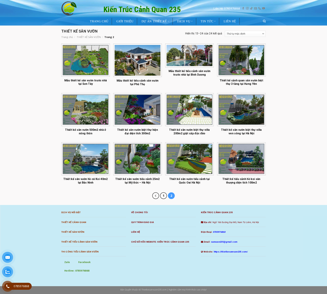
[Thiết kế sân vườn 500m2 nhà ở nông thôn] (85, 109)
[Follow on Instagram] (247, 8)
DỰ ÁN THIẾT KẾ (154, 21)
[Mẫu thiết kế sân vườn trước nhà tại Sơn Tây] (85, 60)
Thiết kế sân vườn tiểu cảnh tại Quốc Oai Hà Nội (189, 180)
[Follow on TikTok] (251, 8)
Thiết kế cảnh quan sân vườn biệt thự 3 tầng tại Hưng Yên (241, 82)
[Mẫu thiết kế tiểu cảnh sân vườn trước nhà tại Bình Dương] (189, 55)
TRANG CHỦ (99, 21)
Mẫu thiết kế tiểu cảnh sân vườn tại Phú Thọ (138, 82)
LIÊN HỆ (230, 21)
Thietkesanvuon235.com (154, 289)
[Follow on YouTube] (263, 8)
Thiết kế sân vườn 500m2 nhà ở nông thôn (85, 131)
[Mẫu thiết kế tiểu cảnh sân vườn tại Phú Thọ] (137, 60)
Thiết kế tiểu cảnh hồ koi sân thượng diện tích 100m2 (241, 180)
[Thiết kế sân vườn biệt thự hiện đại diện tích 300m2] (137, 109)
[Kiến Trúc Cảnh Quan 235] (71, 8)
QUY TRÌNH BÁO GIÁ (142, 222)
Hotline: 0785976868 (77, 270)
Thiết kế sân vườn (72, 232)
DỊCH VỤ (183, 21)
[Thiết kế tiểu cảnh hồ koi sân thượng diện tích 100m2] (241, 159)
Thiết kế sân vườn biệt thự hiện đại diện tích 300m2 (137, 131)
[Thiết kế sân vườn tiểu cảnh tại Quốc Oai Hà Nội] (189, 159)
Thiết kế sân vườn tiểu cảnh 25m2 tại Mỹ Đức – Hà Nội (137, 180)
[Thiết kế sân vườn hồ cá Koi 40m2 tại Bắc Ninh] (85, 159)
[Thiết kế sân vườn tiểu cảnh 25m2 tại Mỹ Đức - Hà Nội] (137, 159)
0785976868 (219, 232)
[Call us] (259, 8)
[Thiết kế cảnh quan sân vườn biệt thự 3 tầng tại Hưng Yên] (241, 60)
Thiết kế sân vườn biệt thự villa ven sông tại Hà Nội (241, 131)
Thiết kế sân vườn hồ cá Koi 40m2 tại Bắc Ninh (85, 180)
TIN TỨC (207, 21)
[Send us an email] (255, 8)
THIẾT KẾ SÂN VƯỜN (89, 37)
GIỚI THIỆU (125, 21)
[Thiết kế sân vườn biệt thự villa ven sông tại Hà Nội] (241, 109)
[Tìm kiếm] (264, 21)
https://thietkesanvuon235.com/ (231, 251)
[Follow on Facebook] (243, 8)
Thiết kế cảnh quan (73, 222)
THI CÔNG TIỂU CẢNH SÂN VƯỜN (80, 251)
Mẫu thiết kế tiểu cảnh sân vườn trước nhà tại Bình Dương (190, 72)
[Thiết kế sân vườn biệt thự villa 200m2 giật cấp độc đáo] (189, 109)
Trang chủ (67, 37)
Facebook (84, 262)
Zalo (67, 262)
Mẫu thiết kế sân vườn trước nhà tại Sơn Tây (85, 82)
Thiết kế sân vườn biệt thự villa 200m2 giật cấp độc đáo (189, 131)
